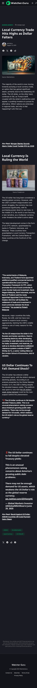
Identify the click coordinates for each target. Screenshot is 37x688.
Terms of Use (25, 673)
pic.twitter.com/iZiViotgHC (19, 498)
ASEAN (6, 530)
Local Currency (8, 534)
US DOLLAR (20, 534)
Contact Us (9, 673)
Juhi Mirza (10, 43)
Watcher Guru (18, 665)
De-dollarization (16, 530)
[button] (3, 3)
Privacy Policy (18, 675)
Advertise (17, 673)
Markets (10, 25)
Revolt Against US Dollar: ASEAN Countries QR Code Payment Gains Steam (16, 516)
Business (4, 25)
